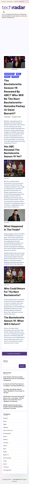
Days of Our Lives (8, 430)
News (18, 74)
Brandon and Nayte (8, 233)
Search (5, 361)
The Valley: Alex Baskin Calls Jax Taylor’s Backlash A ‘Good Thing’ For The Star (13, 391)
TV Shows (15, 76)
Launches (5, 442)
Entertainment (9, 74)
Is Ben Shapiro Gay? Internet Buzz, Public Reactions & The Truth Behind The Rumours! (13, 378)
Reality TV (6, 455)
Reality (7, 76)
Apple (4, 424)
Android (5, 418)
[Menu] (4, 11)
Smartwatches (7, 458)
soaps (5, 461)
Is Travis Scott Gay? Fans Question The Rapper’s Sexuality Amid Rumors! (13, 384)
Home (3, 14)
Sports (5, 464)
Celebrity (5, 427)
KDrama (5, 439)
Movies (5, 445)
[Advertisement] (14, 35)
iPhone (5, 436)
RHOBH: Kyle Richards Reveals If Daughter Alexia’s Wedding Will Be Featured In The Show (13, 406)
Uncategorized (7, 470)
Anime (5, 421)
